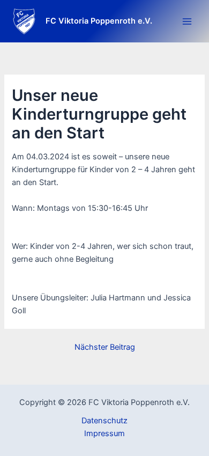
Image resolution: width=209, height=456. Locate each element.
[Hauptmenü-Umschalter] (187, 21)
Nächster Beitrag (104, 347)
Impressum (104, 433)
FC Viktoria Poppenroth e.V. (99, 21)
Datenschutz (104, 420)
